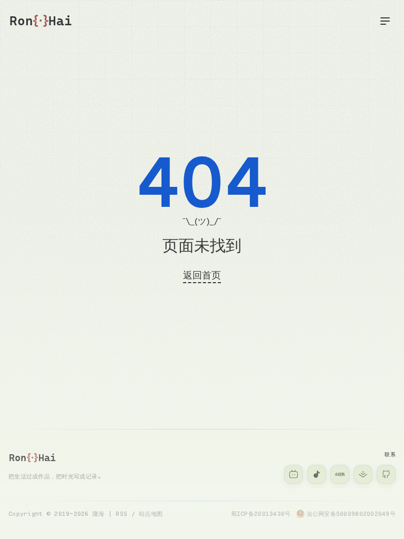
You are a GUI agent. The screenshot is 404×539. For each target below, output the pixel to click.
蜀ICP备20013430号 (261, 513)
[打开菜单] (385, 21)
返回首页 (202, 275)
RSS (121, 513)
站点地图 (151, 513)
